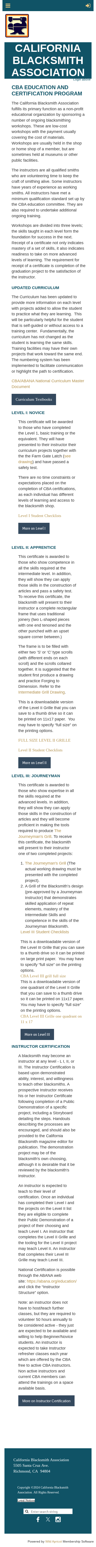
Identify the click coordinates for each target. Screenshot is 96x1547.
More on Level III (37, 1034)
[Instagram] (58, 1519)
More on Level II (34, 762)
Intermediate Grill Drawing (41, 692)
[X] (48, 1519)
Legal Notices (26, 1500)
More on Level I (34, 528)
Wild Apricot (53, 1541)
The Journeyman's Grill (45, 863)
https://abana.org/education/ (52, 1281)
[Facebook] (38, 1519)
